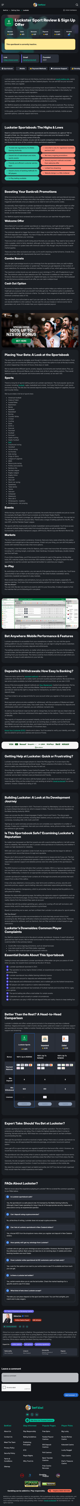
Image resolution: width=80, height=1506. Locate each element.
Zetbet (64, 1045)
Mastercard (47, 685)
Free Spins (46, 1431)
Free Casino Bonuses (46, 1467)
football (21, 385)
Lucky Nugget (66, 1450)
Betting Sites (15, 10)
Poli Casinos (47, 1452)
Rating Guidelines (29, 1437)
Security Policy (9, 1453)
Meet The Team (9, 1442)
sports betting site (62, 79)
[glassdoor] (32, 1414)
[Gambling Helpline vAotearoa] (44, 1475)
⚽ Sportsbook (7, 68)
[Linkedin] (37, 1414)
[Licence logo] (45, 1097)
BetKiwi (5, 10)
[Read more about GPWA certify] (33, 1484)
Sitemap (7, 1466)
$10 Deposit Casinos (46, 1446)
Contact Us (8, 1437)
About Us (7, 1431)
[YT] (27, 1414)
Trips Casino (66, 1456)
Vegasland (45, 1045)
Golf (9, 442)
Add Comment (70, 1395)
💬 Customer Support (59, 68)
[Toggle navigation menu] (3, 5)
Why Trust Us (28, 1461)
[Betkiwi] (34, 1407)
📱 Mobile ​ (21, 68)
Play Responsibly (29, 1431)
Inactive (24, 1104)
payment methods (31, 676)
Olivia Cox (17, 1316)
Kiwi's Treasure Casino (67, 1462)
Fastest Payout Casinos (47, 1438)
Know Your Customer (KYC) (15, 730)
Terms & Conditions (8, 1460)
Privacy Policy (9, 1448)
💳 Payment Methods (38, 68)
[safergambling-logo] (57, 1475)
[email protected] (59, 781)
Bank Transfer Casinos (47, 1459)
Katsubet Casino (67, 1445)
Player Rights (28, 1456)
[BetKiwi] (39, 5)
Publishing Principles (27, 1443)
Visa (41, 685)
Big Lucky (65, 1431)
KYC (24, 1450)
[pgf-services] (29, 1475)
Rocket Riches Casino (66, 1438)
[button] (76, 5)
